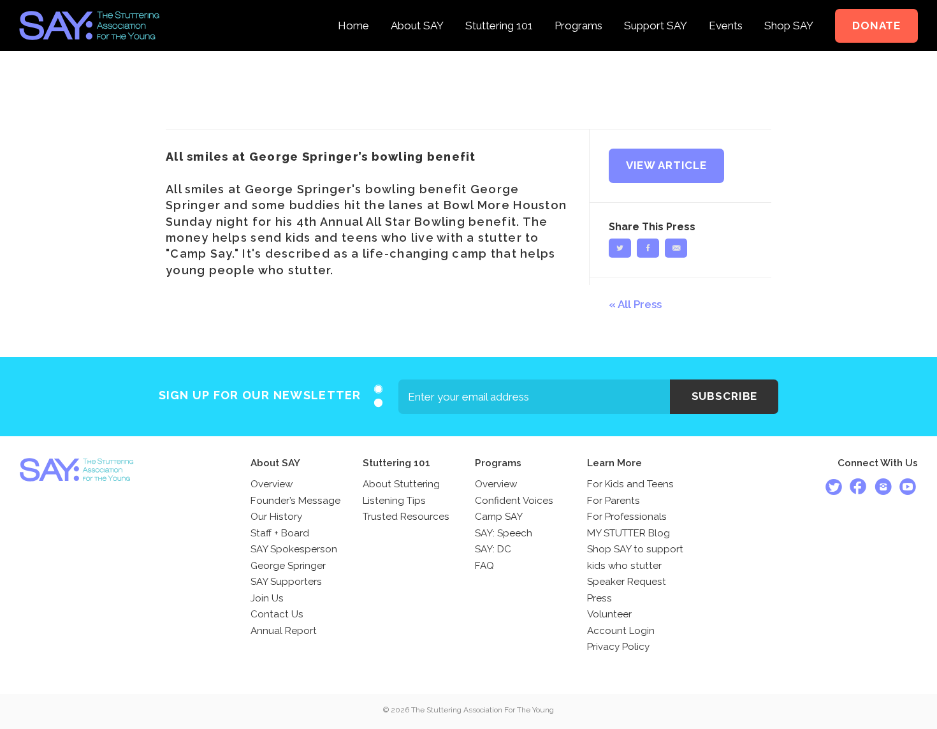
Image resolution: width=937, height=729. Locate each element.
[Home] (353, 9)
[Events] (725, 9)
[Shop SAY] (789, 9)
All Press (640, 304)
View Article (666, 165)
